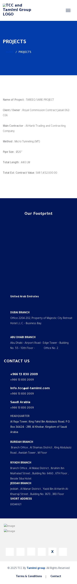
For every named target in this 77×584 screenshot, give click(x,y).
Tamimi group (36, 568)
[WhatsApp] (31, 552)
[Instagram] (63, 552)
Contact (55, 576)
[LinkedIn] (20, 552)
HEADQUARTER (20, 416)
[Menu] (67, 10)
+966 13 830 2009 (22, 380)
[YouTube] (42, 552)
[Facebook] (10, 552)
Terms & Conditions (29, 576)
